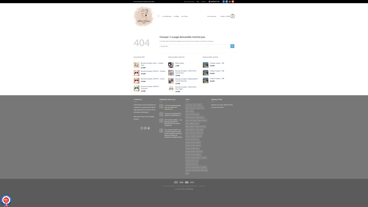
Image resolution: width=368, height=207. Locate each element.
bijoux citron (200, 108)
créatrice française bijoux (193, 167)
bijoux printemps (200, 126)
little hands (204, 170)
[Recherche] (158, 16)
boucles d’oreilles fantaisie (193, 145)
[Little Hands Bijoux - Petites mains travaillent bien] (144, 16)
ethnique (203, 167)
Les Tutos (184, 16)
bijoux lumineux (202, 120)
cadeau (204, 158)
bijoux (200, 105)
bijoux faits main (190, 117)
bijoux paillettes (190, 126)
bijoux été (199, 133)
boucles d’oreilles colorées (193, 142)
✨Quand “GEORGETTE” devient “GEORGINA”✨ (173, 114)
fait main (188, 170)
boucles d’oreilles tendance (193, 158)
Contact (203, 1)
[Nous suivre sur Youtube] (232, 1)
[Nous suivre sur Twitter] (148, 128)
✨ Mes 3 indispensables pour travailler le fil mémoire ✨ (173, 107)
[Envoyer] (232, 46)
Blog (198, 1)
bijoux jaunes (200, 117)
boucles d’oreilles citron (192, 139)
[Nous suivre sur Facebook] (223, 1)
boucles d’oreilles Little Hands (194, 151)
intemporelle (196, 170)
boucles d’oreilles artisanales (194, 136)
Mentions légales (169, 186)
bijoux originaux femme (192, 123)
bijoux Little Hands (191, 120)
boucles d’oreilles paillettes (193, 154)
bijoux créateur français (192, 114)
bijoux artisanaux (190, 108)
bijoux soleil (199, 130)
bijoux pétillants (190, 130)
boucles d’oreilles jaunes (192, 148)
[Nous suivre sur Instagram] (226, 1)
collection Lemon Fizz (192, 164)
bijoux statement (190, 133)
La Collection (167, 16)
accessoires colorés (191, 105)
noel (187, 173)
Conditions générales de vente (187, 186)
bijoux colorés (189, 111)
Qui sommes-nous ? (189, 1)
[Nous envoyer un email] (229, 1)
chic (197, 161)
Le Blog (176, 16)
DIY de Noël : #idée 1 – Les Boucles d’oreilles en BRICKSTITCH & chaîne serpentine (173, 122)
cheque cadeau (190, 161)
